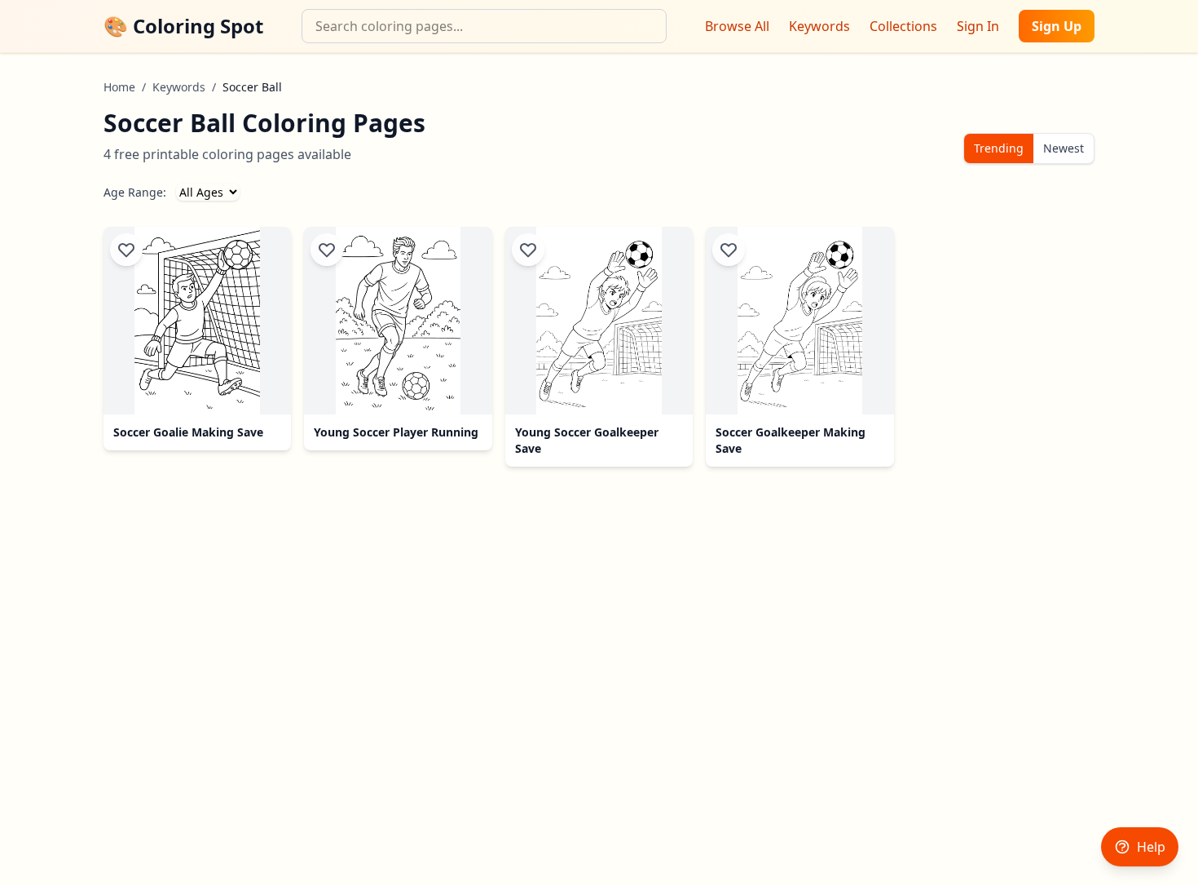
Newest (1063, 148)
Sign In (978, 26)
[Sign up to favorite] (126, 249)
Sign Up (1056, 26)
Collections (903, 26)
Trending (999, 148)
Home (119, 87)
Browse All (737, 26)
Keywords (819, 26)
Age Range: (135, 192)
